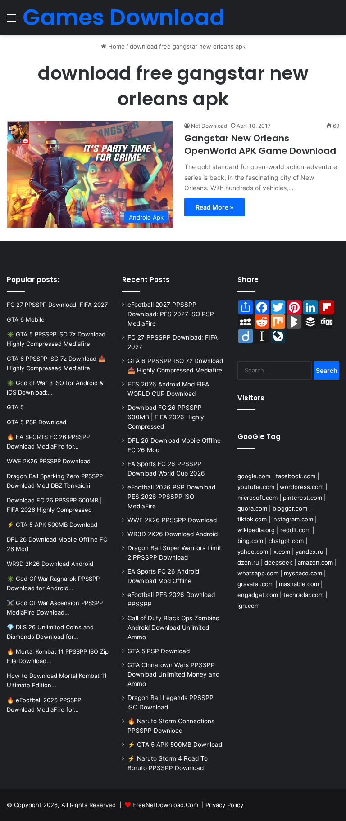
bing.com (250, 540)
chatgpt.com (286, 540)
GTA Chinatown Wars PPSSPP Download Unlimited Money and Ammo (173, 674)
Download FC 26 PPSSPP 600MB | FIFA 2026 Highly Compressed (165, 417)
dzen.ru (248, 562)
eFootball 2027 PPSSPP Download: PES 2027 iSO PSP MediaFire (170, 314)
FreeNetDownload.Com (165, 804)
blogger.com (290, 508)
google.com (253, 476)
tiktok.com (252, 519)
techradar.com (303, 594)
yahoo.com (252, 551)
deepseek (278, 562)
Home (115, 46)
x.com (281, 551)
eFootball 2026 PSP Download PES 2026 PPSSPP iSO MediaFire (171, 497)
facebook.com (295, 476)
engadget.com (257, 594)
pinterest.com (302, 497)
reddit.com (295, 530)
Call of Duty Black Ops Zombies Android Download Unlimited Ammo (173, 628)
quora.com (252, 508)
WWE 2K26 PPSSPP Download (172, 520)
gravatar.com (255, 584)
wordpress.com (301, 486)
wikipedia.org (256, 530)
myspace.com (303, 573)
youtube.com (255, 486)
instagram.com (292, 519)
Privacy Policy (224, 804)
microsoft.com (257, 497)
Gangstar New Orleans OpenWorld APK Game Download (260, 144)
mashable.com (299, 584)
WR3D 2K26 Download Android (172, 534)
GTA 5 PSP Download (158, 651)
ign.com (248, 605)
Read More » (214, 207)
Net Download (209, 125)
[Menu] (11, 21)
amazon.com (315, 562)
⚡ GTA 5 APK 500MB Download (174, 744)
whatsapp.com (257, 573)
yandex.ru (309, 551)
